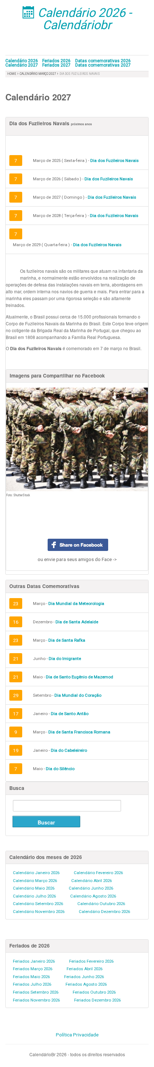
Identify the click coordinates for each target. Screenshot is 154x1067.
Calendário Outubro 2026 (101, 903)
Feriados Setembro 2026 (35, 992)
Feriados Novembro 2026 (36, 1000)
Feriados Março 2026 (32, 968)
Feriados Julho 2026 (32, 984)
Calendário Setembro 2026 (38, 903)
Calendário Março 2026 (35, 880)
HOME (11, 74)
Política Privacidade (77, 1034)
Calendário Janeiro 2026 (36, 872)
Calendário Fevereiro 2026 (98, 872)
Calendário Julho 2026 (34, 896)
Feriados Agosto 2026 (86, 984)
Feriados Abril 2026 (84, 968)
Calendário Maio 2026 (33, 888)
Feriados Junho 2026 (84, 976)
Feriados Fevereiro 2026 (91, 961)
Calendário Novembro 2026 (38, 911)
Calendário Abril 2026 (91, 880)
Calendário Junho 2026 (91, 888)
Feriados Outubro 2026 (94, 992)
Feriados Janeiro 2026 (34, 961)
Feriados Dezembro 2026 (97, 1000)
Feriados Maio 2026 (31, 976)
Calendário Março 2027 (38, 74)
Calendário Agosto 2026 (93, 896)
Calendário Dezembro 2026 (104, 911)
